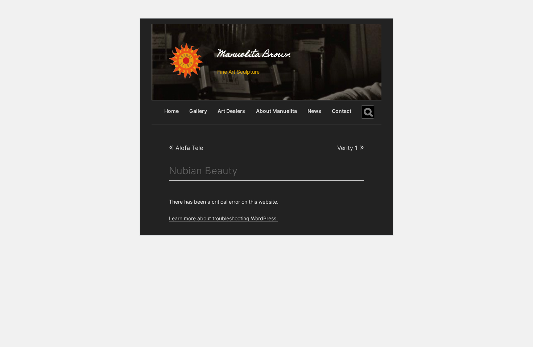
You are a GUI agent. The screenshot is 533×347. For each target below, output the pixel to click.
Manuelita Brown (253, 55)
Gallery (198, 111)
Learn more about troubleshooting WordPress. (223, 218)
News (314, 111)
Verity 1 (350, 147)
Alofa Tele (186, 147)
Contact (341, 111)
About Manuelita (276, 111)
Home (171, 111)
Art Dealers (231, 111)
